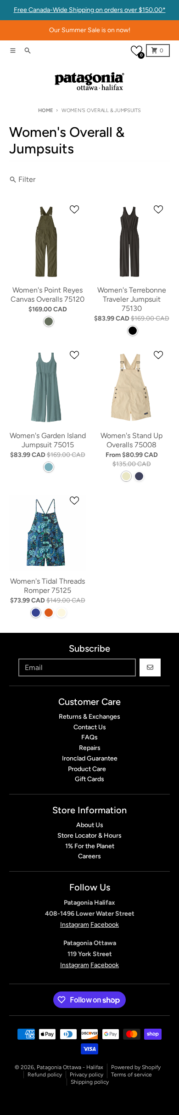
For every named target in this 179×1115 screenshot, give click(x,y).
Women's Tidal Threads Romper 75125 (47, 586)
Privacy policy (86, 1074)
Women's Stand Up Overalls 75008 (131, 440)
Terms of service (131, 1074)
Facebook (104, 925)
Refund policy (45, 1074)
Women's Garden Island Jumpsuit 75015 (48, 440)
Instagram (74, 925)
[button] (136, 50)
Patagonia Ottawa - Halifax (70, 1067)
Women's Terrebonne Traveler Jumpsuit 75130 (131, 299)
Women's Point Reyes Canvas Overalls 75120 (47, 295)
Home (45, 110)
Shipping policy (90, 1082)
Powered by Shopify (136, 1067)
